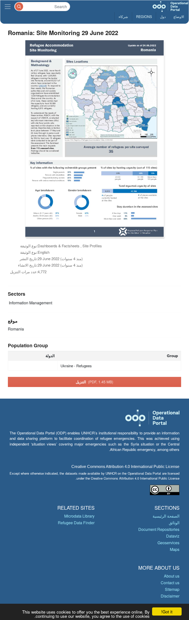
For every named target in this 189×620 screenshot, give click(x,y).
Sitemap (172, 589)
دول (163, 16)
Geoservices (168, 542)
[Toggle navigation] (7, 6)
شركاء (123, 16)
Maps (174, 549)
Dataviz (172, 536)
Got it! (167, 611)
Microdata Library (79, 516)
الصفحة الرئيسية (166, 516)
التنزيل (94, 382)
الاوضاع (178, 16)
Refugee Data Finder (76, 522)
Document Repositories (158, 529)
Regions (144, 16)
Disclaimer (170, 596)
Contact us (170, 582)
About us (171, 576)
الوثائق (174, 522)
